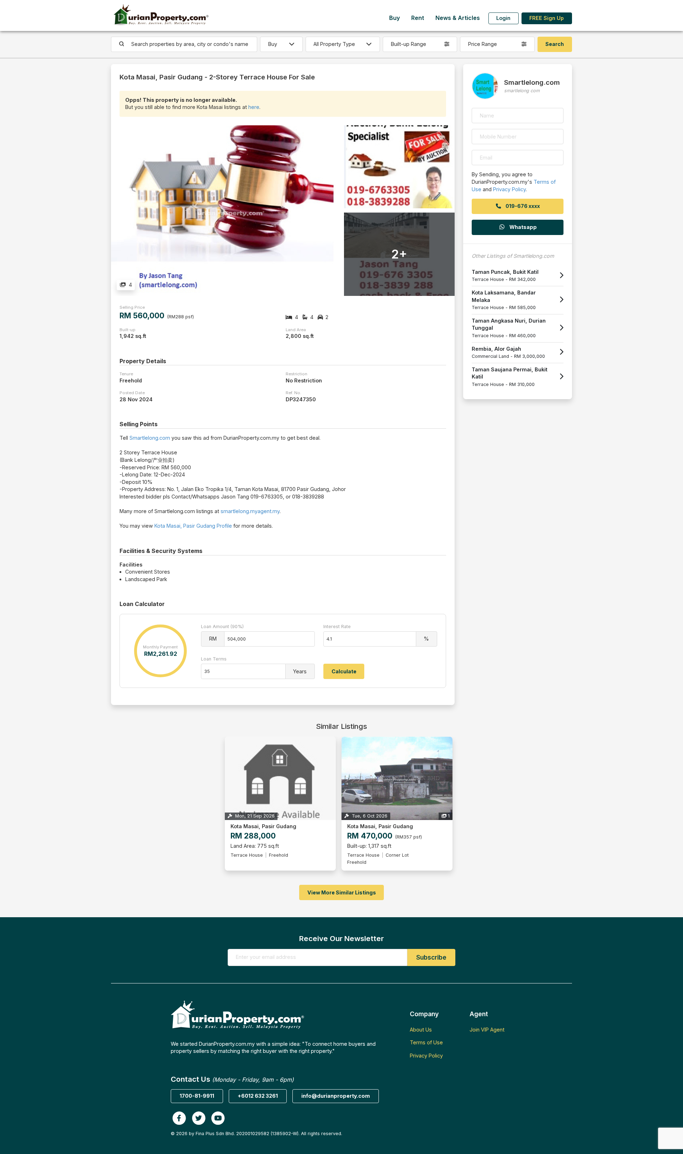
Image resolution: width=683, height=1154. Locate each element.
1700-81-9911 (197, 1096)
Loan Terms (214, 659)
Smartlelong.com (149, 438)
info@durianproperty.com (335, 1096)
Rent (417, 18)
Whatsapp (522, 227)
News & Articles (457, 18)
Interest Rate (337, 626)
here (253, 107)
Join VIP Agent (487, 1030)
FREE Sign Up (546, 18)
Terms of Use (426, 1042)
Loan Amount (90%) (222, 626)
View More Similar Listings (341, 892)
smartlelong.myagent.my (250, 511)
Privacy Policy (509, 189)
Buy (394, 18)
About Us (421, 1030)
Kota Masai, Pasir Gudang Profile (193, 526)
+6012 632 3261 (258, 1096)
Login (503, 18)
